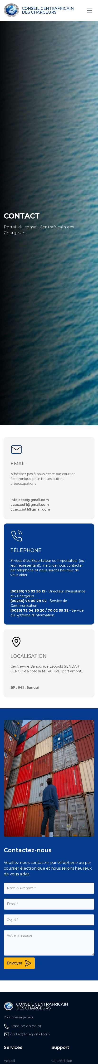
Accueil (9, 1060)
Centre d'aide (61, 1060)
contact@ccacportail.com (30, 1034)
